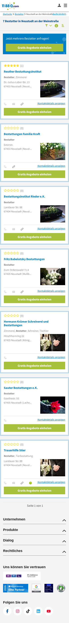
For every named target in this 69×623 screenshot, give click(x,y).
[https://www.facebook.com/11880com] (7, 611)
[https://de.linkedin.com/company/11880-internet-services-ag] (38, 611)
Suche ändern (59, 13)
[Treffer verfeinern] (48, 26)
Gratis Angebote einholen (34, 47)
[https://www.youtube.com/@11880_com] (48, 611)
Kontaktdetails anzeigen (51, 103)
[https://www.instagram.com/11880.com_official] (17, 611)
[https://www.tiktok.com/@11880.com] (28, 611)
